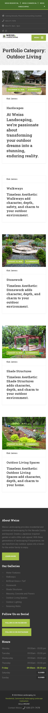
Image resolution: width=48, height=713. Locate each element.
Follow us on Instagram (16, 632)
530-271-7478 (33, 708)
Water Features (13, 572)
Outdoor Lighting (14, 602)
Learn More (10, 556)
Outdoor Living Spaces (23, 462)
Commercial (19, 698)
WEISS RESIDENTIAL (12, 3)
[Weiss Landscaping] (13, 36)
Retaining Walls (13, 606)
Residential (10, 698)
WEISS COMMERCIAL (29, 3)
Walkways (15, 188)
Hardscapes (15, 108)
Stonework (15, 280)
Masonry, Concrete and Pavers (20, 593)
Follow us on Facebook (16, 623)
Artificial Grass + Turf (16, 581)
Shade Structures (19, 371)
